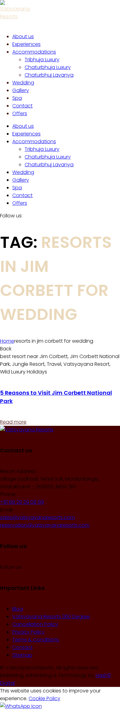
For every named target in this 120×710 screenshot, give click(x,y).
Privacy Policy (28, 631)
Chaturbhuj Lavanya (49, 164)
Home (7, 341)
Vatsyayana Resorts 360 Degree (51, 616)
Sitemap (22, 655)
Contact (22, 195)
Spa (17, 187)
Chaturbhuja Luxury (48, 156)
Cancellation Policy (35, 624)
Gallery (20, 180)
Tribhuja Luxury (42, 149)
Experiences (26, 133)
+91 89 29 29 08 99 (22, 502)
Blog (17, 608)
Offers (19, 203)
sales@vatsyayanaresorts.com (37, 517)
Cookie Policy (44, 698)
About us (23, 126)
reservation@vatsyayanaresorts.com (45, 525)
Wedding (23, 172)
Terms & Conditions (35, 639)
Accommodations (34, 141)
